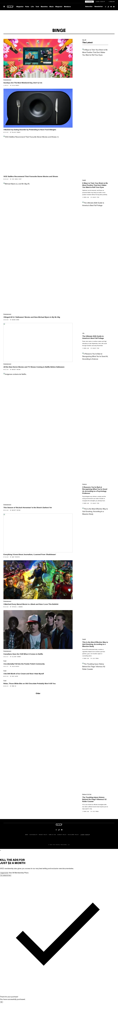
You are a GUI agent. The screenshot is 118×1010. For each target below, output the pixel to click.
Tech (37, 6)
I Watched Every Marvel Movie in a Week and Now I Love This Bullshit (30, 604)
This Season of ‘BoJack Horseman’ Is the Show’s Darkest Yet (27, 507)
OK (1, 1002)
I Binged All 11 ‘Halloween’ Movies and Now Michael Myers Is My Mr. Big (31, 317)
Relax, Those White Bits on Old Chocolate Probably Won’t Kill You (29, 683)
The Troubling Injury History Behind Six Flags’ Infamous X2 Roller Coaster (94, 799)
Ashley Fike (96, 197)
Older (38, 693)
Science (84, 484)
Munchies (44, 6)
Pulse (27, 6)
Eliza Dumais (15, 85)
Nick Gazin (15, 676)
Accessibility (33, 834)
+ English (112, 1)
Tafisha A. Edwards (17, 606)
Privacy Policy (43, 834)
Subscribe (88, 6)
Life (32, 6)
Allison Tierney (16, 656)
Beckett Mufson (16, 369)
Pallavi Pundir (16, 132)
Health (84, 180)
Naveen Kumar (15, 319)
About (26, 834)
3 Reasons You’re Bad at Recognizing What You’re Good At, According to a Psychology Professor (94, 490)
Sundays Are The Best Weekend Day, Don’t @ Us (22, 83)
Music (51, 6)
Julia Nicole (15, 666)
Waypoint (58, 6)
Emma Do (14, 686)
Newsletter (99, 6)
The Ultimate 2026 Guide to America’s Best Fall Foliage (93, 337)
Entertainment (7, 79)
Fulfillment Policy (73, 834)
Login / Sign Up (100, 1)
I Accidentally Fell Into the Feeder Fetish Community (24, 664)
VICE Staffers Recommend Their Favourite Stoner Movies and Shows (30, 176)
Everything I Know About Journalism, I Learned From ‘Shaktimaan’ (29, 554)
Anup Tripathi (16, 557)
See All (84, 40)
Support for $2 (4, 873)
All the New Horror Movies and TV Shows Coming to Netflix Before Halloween (33, 367)
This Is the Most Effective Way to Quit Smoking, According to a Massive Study (95, 644)
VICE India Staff (17, 179)
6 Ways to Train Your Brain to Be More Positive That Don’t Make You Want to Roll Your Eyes (95, 185)
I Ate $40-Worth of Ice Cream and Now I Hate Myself (23, 674)
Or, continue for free (6, 875)
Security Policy (61, 834)
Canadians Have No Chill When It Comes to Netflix (23, 654)
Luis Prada (96, 658)
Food (4, 661)
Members (67, 6)
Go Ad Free (89, 1)
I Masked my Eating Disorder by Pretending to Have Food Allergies (29, 130)
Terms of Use (52, 834)
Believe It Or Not (86, 794)
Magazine (19, 6)
